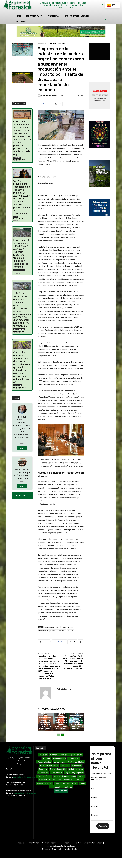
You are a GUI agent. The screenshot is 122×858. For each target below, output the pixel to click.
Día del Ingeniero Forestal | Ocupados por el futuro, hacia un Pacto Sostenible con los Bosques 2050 (22, 428)
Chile (15, 217)
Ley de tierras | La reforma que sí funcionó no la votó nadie (22, 474)
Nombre (95, 788)
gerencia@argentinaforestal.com (24, 777)
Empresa (95, 815)
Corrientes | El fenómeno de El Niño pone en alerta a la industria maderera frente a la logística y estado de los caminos (22, 253)
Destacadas (43, 43)
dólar (58, 627)
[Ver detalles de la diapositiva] (61, 31)
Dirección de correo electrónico (98, 778)
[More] (65, 104)
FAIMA (64, 627)
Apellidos (95, 797)
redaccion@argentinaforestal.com (24, 793)
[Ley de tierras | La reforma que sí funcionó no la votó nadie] (22, 462)
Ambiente (17, 157)
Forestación (17, 385)
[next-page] (62, 734)
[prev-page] (58, 734)
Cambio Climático (19, 270)
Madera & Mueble (58, 43)
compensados (49, 627)
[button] (105, 19)
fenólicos (71, 627)
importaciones (43, 630)
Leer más (22, 448)
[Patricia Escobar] (39, 95)
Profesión (95, 806)
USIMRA (70, 630)
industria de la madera (57, 630)
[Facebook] (102, 5)
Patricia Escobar (19, 159)
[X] (21, 764)
